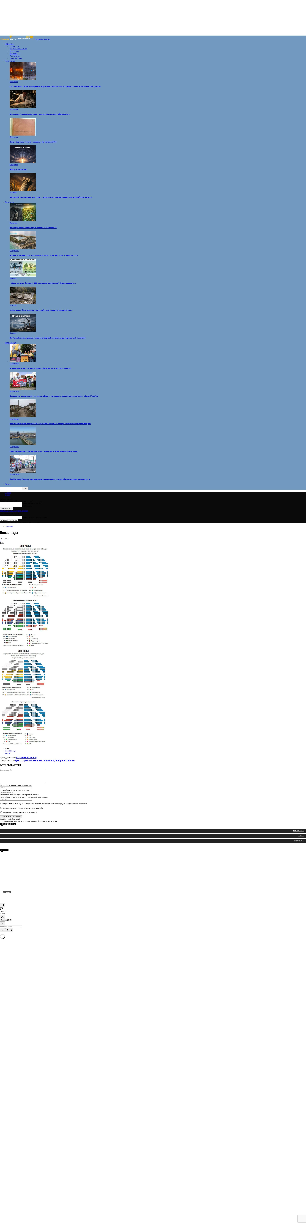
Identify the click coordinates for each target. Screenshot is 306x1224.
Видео (8, 484)
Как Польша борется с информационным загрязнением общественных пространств (50, 479)
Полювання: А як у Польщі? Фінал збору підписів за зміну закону (40, 368)
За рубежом (14, 251)
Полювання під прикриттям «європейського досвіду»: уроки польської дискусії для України (54, 396)
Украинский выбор (26, 757)
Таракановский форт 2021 (17, 896)
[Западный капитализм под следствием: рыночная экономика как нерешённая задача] (23, 190)
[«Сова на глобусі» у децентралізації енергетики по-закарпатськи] (23, 303)
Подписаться (299, 841)
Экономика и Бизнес (18, 49)
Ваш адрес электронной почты (34, 517)
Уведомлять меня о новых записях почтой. (20, 812)
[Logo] (8, 39)
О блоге (8, 493)
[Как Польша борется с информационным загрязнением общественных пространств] (23, 472)
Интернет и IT (16, 58)
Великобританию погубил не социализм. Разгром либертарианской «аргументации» (50, 423)
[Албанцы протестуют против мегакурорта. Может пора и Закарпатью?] (23, 248)
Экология (9, 202)
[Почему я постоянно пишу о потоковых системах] (23, 221)
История (13, 53)
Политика (10, 60)
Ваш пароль (27, 506)
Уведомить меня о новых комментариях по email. (23, 808)
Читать (301, 836)
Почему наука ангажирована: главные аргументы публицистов (40, 114)
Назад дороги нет (18, 169)
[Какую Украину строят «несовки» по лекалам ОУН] (23, 135)
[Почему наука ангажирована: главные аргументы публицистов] (23, 107)
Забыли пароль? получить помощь (14, 511)
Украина (9, 43)
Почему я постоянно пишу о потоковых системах (33, 227)
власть (7, 753)
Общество (14, 46)
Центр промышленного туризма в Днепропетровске (45, 760)
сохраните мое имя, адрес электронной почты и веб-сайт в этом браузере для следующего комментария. (44, 804)
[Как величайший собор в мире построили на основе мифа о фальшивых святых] (23, 444)
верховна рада (10, 751)
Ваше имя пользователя (31, 503)
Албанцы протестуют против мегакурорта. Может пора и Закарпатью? (44, 255)
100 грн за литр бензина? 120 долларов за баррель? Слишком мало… (43, 283)
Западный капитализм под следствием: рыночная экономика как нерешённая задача (51, 197)
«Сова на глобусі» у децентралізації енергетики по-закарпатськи (41, 310)
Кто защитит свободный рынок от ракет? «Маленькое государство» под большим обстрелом (55, 86)
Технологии (15, 56)
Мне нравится (298, 831)
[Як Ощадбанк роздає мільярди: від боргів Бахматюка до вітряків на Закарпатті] (23, 331)
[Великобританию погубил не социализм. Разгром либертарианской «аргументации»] (23, 417)
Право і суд (14, 51)
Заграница (10, 342)
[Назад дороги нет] (23, 163)
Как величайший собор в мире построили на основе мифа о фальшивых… (45, 451)
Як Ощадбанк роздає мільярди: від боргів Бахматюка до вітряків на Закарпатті (48, 338)
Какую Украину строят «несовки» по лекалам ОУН (33, 142)
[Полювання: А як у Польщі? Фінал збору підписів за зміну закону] (23, 361)
